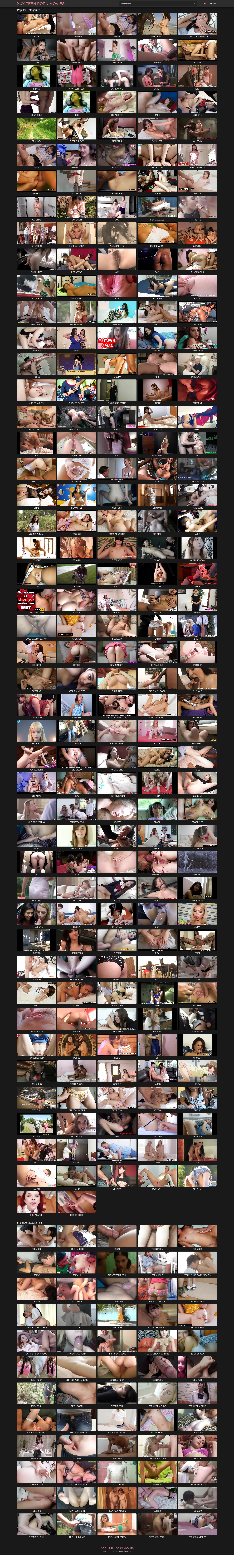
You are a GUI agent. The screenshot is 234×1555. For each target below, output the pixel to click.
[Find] (194, 3)
